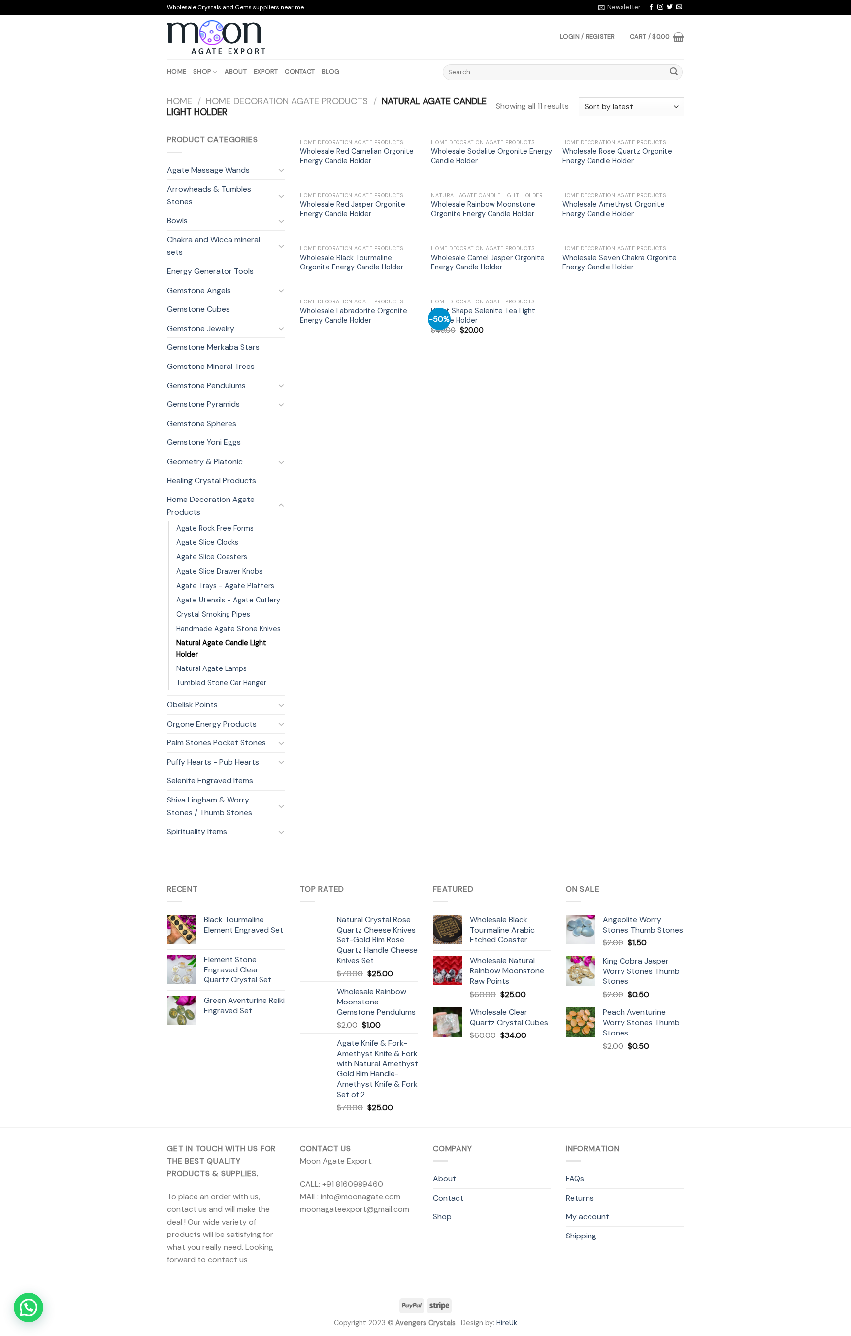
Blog (330, 71)
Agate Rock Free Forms (215, 528)
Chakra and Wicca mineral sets (213, 246)
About (236, 71)
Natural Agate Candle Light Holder (221, 648)
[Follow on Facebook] (651, 7)
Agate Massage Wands (208, 170)
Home (176, 71)
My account (587, 1216)
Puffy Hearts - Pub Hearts (213, 762)
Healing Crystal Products (211, 480)
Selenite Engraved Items (210, 780)
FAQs (575, 1178)
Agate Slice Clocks (207, 542)
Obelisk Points (192, 705)
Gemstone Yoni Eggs (204, 442)
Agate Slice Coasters (211, 556)
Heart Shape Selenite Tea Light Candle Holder (483, 315)
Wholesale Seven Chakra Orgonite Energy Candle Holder (619, 262)
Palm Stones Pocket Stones (216, 742)
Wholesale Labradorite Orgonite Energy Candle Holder (353, 315)
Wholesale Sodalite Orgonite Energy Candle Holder (491, 156)
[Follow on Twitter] (670, 7)
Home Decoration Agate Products (287, 101)
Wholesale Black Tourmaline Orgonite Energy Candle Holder (351, 262)
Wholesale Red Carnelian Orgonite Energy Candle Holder (357, 156)
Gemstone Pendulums (206, 385)
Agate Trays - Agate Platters (225, 585)
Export (266, 71)
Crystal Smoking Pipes (213, 614)
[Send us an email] (679, 7)
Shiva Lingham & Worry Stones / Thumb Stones (209, 806)
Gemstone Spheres (201, 423)
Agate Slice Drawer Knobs (219, 571)
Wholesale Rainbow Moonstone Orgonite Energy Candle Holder (483, 209)
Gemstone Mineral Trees (211, 366)
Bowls (177, 220)
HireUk (506, 1322)
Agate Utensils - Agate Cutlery (228, 600)
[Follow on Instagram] (660, 7)
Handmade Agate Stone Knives (228, 628)
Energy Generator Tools (210, 271)
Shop (202, 71)
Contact (300, 71)
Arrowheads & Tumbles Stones (209, 195)
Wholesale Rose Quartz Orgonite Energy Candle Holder (617, 156)
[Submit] (673, 72)
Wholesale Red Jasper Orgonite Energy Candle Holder (352, 209)
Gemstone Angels (199, 290)
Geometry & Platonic (205, 461)
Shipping (581, 1236)
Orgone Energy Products (212, 724)
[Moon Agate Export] (216, 37)
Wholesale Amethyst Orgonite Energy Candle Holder (613, 209)
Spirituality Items (197, 831)
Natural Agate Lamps (211, 668)
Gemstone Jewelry (200, 328)
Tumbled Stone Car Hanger (221, 682)
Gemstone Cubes (198, 309)
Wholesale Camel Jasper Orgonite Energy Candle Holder (488, 262)
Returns (580, 1198)
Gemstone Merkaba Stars (213, 347)
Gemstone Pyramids (203, 404)
